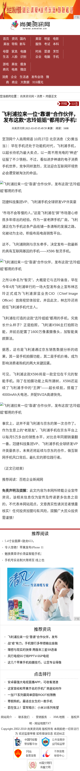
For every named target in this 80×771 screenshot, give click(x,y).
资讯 (15, 38)
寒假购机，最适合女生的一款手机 (30, 701)
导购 (14, 44)
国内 (23, 38)
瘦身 (23, 64)
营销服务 (41, 717)
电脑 (47, 56)
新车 (23, 44)
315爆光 (37, 82)
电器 (23, 51)
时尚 (38, 51)
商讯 (6, 69)
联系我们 (23, 717)
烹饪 (56, 51)
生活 (6, 56)
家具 (14, 51)
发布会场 (37, 77)
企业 (38, 56)
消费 (5, 77)
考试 (47, 44)
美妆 (6, 44)
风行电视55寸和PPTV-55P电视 (28, 656)
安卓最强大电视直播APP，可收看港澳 (33, 682)
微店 (23, 69)
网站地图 (40, 723)
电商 (14, 69)
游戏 (6, 64)
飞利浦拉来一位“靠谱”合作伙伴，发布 (33, 637)
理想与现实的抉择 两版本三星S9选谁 (32, 649)
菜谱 (47, 51)
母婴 (6, 51)
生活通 (24, 77)
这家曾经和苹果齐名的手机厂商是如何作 (34, 688)
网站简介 (6, 717)
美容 (38, 38)
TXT (48, 723)
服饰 (38, 44)
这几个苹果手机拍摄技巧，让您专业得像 (34, 662)
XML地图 (59, 717)
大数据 (24, 82)
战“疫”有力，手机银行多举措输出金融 (33, 643)
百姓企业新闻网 (31, 479)
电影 (56, 38)
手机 (56, 56)
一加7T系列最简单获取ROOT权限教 (32, 695)
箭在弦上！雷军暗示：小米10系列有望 (33, 707)
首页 (6, 38)
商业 (15, 82)
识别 (23, 56)
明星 (47, 38)
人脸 (14, 56)
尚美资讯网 (27, 96)
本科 (56, 44)
